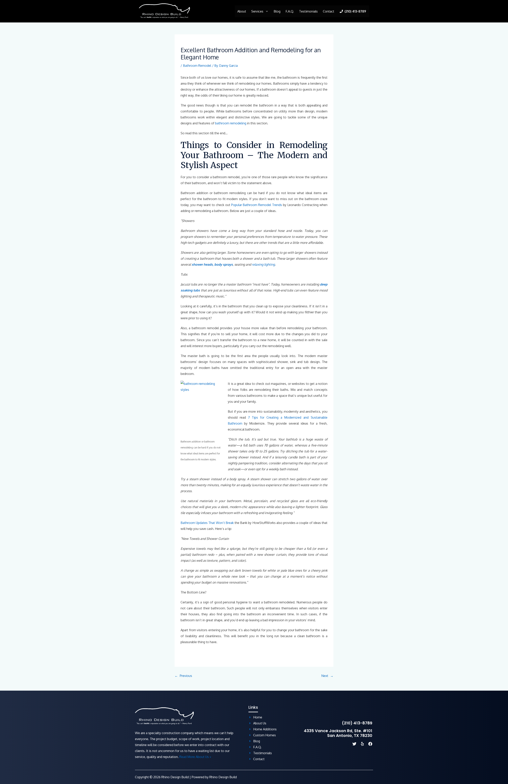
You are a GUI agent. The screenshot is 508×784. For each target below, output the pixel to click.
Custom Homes (264, 735)
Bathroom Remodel (197, 66)
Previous (186, 676)
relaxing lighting (263, 264)
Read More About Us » (195, 757)
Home (257, 717)
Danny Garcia (228, 66)
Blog (277, 11)
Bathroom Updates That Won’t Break (207, 523)
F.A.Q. (290, 11)
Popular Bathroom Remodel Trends (256, 205)
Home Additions (265, 729)
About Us (259, 723)
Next (324, 676)
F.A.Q (257, 747)
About (241, 11)
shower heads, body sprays (212, 264)
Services (257, 11)
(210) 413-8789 (357, 723)
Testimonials (308, 11)
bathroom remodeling (230, 123)
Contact (328, 11)
